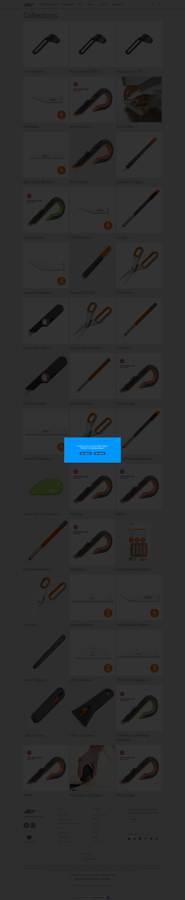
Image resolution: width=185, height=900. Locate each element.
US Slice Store (97, 448)
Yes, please (85, 453)
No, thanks (100, 453)
